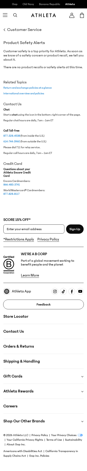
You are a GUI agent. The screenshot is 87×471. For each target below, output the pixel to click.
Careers (10, 406)
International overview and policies (23, 93)
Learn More (30, 275)
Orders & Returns (18, 346)
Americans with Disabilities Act (22, 451)
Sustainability (73, 440)
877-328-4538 (11, 135)
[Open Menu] (5, 15)
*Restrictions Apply (18, 239)
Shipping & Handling (21, 361)
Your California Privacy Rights (25, 440)
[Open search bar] (15, 15)
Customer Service (24, 29)
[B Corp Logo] (8, 265)
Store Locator (15, 316)
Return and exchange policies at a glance (27, 87)
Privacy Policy (48, 239)
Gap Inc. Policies (39, 456)
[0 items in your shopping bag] (82, 15)
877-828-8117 (11, 193)
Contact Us (13, 331)
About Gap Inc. (16, 444)
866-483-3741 (11, 184)
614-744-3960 (11, 141)
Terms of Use (54, 440)
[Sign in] (71, 15)
